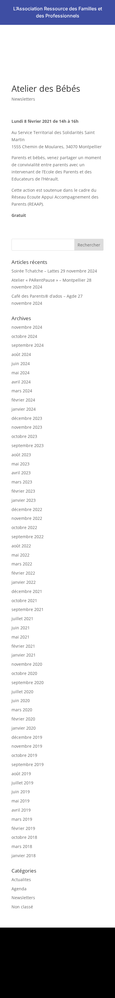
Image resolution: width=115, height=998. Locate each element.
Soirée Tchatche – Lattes (35, 271)
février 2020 (23, 719)
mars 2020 (22, 709)
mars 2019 (22, 819)
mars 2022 (22, 564)
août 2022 (21, 546)
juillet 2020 (22, 691)
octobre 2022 (24, 527)
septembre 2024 (28, 345)
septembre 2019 (28, 764)
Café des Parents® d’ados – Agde (44, 296)
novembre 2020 (27, 664)
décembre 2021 (27, 591)
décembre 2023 (27, 418)
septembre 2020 (28, 682)
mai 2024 (20, 372)
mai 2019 (20, 801)
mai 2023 (20, 464)
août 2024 (21, 354)
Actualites (21, 879)
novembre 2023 (27, 427)
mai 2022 (20, 555)
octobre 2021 (24, 600)
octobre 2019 (24, 755)
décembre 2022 (27, 509)
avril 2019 (21, 810)
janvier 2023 (24, 500)
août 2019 (21, 773)
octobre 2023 (24, 436)
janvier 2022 (24, 582)
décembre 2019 (27, 737)
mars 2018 (22, 846)
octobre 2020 (24, 673)
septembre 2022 (28, 536)
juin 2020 (21, 700)
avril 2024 (21, 382)
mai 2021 (20, 637)
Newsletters (23, 99)
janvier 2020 (24, 728)
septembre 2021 (28, 609)
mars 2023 (22, 482)
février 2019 (23, 828)
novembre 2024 (27, 327)
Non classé (22, 907)
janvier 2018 (24, 855)
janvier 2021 (24, 655)
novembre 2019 (27, 746)
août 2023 (21, 454)
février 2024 (23, 400)
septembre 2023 (28, 445)
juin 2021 (21, 628)
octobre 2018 (24, 837)
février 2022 (23, 573)
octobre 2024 (24, 336)
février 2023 (23, 491)
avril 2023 (21, 472)
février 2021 (23, 646)
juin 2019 (21, 791)
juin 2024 (21, 363)
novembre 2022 (27, 518)
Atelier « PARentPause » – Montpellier (49, 280)
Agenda (19, 888)
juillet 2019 (22, 783)
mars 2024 (22, 391)
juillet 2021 (22, 618)
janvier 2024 (24, 409)
